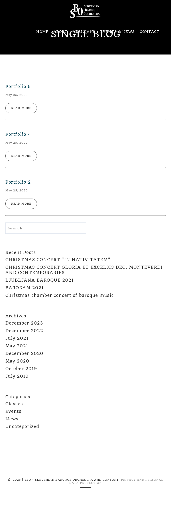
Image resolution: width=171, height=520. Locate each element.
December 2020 (24, 353)
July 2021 (16, 338)
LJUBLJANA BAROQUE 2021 (39, 280)
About (60, 31)
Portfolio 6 (18, 86)
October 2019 (21, 368)
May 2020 (17, 361)
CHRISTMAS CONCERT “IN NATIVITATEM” (57, 259)
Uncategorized (22, 426)
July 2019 (16, 376)
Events (13, 411)
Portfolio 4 (18, 134)
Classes (14, 403)
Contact (150, 31)
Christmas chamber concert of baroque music (59, 295)
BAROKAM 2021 (24, 287)
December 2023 (24, 323)
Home (42, 31)
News (11, 418)
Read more (21, 108)
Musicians (83, 31)
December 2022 (24, 330)
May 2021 (16, 345)
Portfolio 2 (18, 182)
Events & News (117, 31)
